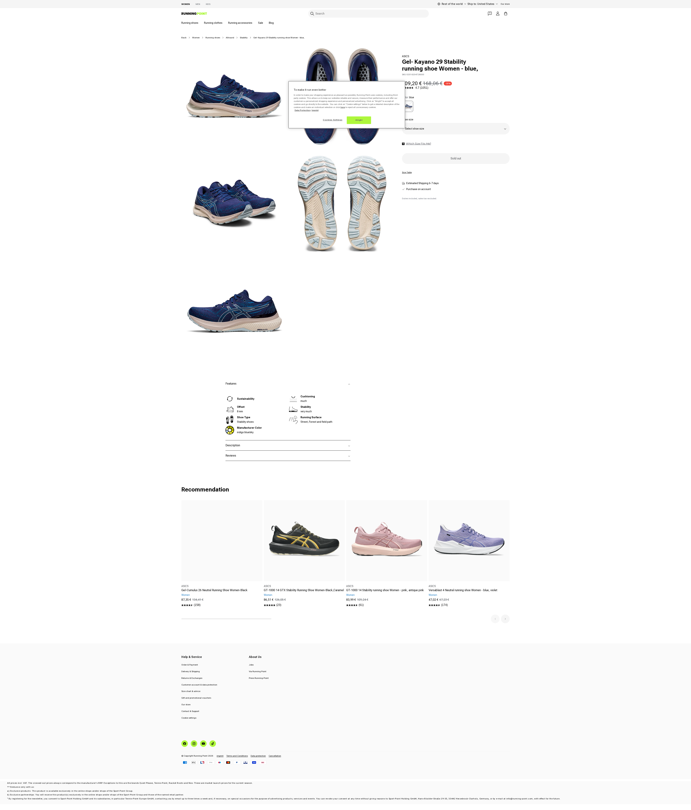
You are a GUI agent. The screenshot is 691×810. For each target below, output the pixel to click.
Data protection (258, 756)
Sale (260, 22)
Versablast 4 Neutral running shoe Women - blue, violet (463, 590)
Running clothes (213, 22)
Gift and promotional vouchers (196, 698)
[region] (346, 104)
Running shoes (189, 22)
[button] (495, 619)
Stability (244, 37)
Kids (208, 4)
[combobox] (368, 14)
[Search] (312, 14)
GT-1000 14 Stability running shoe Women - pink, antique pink (385, 590)
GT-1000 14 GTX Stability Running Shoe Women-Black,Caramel (304, 590)
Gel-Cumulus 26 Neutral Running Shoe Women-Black (214, 590)
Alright (359, 120)
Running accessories (240, 22)
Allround (230, 37)
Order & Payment (189, 665)
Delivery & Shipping (190, 671)
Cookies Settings (332, 120)
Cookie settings (188, 718)
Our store (505, 4)
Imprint (315, 110)
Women (185, 4)
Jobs (251, 665)
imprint (220, 756)
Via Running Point (257, 671)
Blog (271, 22)
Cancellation (275, 756)
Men (198, 4)
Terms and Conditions (237, 756)
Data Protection (303, 110)
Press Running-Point (259, 678)
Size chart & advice (190, 691)
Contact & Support (190, 711)
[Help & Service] (490, 13)
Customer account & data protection (199, 684)
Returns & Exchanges (191, 678)
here (342, 107)
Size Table (407, 172)
